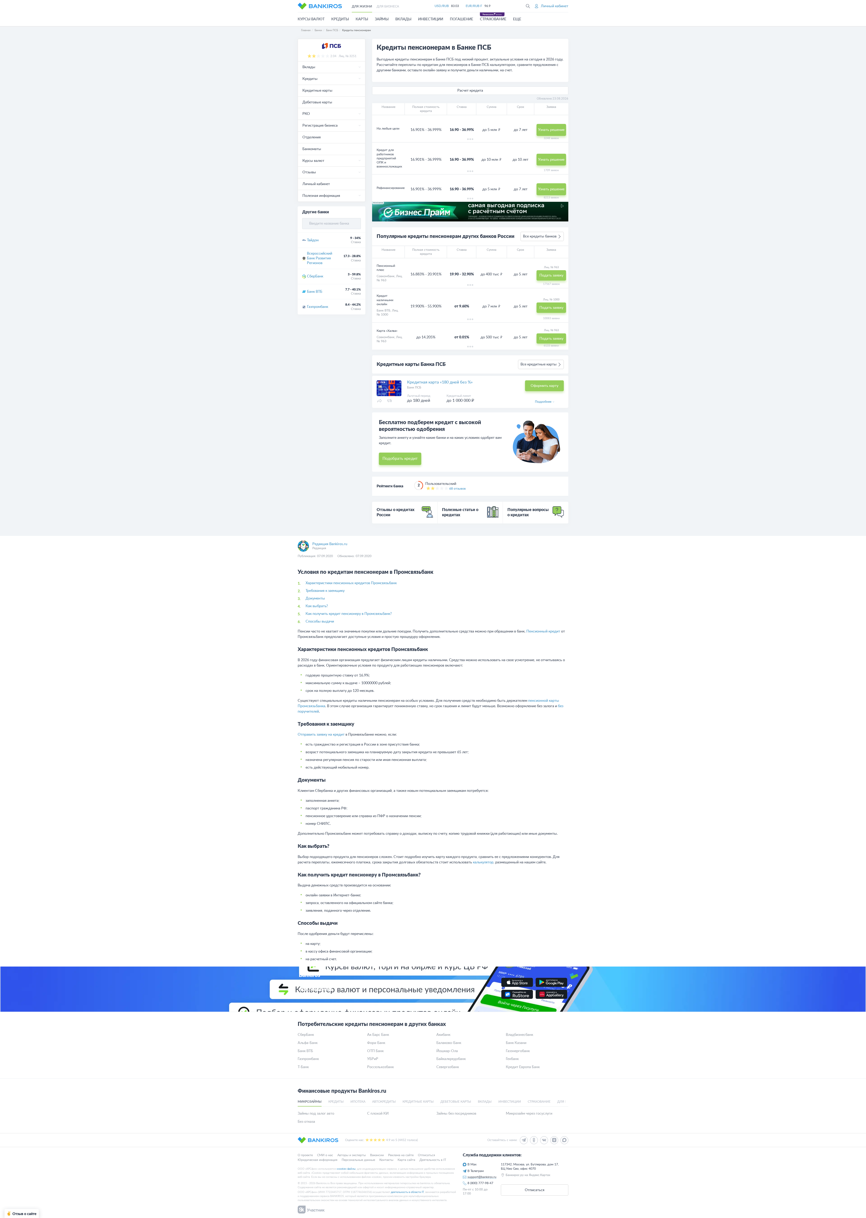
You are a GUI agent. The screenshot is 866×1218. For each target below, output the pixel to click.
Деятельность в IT (432, 1160)
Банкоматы (311, 149)
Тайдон (313, 240)
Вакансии (377, 1155)
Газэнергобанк (518, 1051)
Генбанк (512, 1059)
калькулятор (483, 862)
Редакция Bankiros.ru (329, 544)
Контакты (386, 1160)
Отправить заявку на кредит (321, 734)
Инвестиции (430, 19)
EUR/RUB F (474, 6)
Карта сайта (406, 1160)
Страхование (493, 19)
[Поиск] (528, 6)
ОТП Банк (375, 1051)
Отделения (311, 137)
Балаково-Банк (448, 1043)
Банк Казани (516, 1043)
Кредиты (340, 19)
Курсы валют (311, 19)
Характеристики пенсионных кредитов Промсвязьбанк (351, 583)
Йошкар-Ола (447, 1051)
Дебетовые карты (317, 102)
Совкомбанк (385, 276)
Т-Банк (303, 1067)
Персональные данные (358, 1160)
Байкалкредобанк (451, 1059)
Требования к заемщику (325, 591)
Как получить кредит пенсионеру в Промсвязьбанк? (349, 614)
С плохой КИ (378, 1113)
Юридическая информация (317, 1160)
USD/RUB (442, 6)
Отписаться (426, 1155)
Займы (382, 19)
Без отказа (306, 1121)
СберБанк (315, 276)
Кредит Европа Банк (523, 1067)
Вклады (403, 19)
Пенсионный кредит (543, 631)
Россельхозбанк (380, 1067)
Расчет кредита (470, 90)
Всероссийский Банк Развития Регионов (319, 258)
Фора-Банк (376, 1043)
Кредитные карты (317, 90)
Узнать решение (551, 130)
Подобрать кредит (400, 459)
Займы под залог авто (316, 1113)
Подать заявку (551, 275)
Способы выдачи (320, 621)
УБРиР (372, 1059)
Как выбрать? (317, 606)
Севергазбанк (447, 1067)
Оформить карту (544, 386)
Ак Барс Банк (378, 1035)
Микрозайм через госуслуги (529, 1113)
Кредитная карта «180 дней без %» (440, 382)
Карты (362, 19)
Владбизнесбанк (519, 1035)
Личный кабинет (316, 184)
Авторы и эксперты (351, 1155)
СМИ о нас (325, 1155)
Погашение (461, 19)
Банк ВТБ (314, 291)
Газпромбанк (317, 307)
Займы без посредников (456, 1113)
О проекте (305, 1155)
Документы (315, 598)
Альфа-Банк (308, 1043)
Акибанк (443, 1035)
